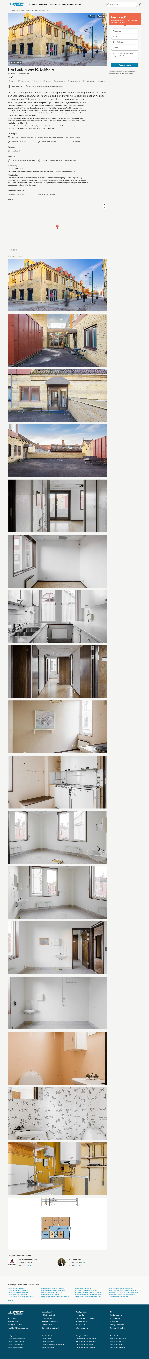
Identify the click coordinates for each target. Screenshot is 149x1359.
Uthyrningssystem (82, 1328)
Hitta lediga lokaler (49, 1315)
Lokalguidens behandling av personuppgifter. (121, 73)
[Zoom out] (104, 207)
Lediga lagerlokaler (48, 1341)
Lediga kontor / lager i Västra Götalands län (88, 1297)
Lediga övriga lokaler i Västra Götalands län (55, 1297)
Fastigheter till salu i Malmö (85, 1344)
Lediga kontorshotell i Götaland (118, 1297)
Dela (93, 16)
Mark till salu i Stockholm (118, 1339)
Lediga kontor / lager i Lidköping (51, 1292)
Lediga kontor (46, 1339)
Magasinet (114, 1321)
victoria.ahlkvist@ (77, 1262)
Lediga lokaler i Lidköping (82, 1288)
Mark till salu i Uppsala (117, 1347)
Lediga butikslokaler (48, 1347)
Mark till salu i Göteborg (117, 1341)
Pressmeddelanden (117, 1328)
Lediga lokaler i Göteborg (16, 1341)
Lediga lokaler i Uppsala (15, 1347)
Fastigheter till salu (117, 1325)
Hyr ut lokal (80, 1315)
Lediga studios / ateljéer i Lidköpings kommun (122, 1290)
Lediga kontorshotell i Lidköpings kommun (87, 1292)
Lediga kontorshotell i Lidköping (18, 1290)
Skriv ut (102, 16)
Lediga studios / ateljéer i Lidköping (52, 1288)
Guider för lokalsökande (50, 1328)
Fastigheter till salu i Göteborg (85, 1341)
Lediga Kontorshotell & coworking (53, 1344)
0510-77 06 (25, 1265)
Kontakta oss (115, 1318)
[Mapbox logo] (13, 250)
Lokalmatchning (48, 1318)
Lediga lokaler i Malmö (15, 1344)
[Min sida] (139, 4)
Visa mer (11, 1300)
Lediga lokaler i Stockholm (16, 1339)
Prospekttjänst (81, 1321)
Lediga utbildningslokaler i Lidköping (53, 1290)
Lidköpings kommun (28, 1259)
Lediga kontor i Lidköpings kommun (85, 1290)
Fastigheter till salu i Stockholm (86, 1339)
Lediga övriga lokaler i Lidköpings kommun (88, 1294)
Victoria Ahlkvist (76, 1259)
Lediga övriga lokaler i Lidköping (18, 1292)
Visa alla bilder (17, 62)
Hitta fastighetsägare (50, 1321)
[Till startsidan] (16, 4)
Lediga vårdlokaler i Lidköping (50, 1294)
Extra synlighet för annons (85, 1318)
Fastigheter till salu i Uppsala (85, 1347)
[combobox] (123, 4)
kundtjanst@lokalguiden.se (18, 1328)
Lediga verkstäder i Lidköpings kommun (120, 1288)
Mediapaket (80, 1325)
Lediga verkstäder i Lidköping (17, 1294)
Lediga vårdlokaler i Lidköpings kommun (21, 1297)
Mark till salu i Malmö (117, 1344)
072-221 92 (75, 1265)
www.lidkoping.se (25, 1262)
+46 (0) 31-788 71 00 (15, 1325)
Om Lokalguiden (116, 1315)
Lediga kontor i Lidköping (16, 1288)
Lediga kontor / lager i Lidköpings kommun (121, 1294)
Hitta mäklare (47, 1325)
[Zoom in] (104, 204)
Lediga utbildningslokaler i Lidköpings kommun (123, 1292)
